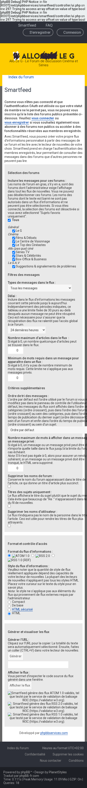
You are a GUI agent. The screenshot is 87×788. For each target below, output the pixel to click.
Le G (19, 230)
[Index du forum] (43, 56)
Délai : (12, 296)
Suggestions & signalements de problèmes (46, 266)
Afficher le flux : (19, 672)
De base (17, 605)
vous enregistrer (16, 122)
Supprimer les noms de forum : (31, 476)
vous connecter (42, 118)
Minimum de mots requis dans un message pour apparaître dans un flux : (43, 360)
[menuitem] (25, 25)
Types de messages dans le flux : (32, 282)
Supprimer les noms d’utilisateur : (32, 511)
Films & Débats (26, 238)
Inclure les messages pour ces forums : (37, 180)
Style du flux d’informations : (28, 566)
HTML (15, 613)
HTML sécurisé (22, 609)
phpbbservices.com (54, 733)
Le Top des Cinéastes (31, 245)
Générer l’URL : (18, 639)
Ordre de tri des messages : (28, 396)
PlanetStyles (58, 772)
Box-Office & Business (31, 259)
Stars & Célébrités (28, 255)
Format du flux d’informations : (30, 551)
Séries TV (22, 252)
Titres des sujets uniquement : (30, 492)
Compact (18, 602)
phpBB (25, 772)
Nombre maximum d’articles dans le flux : (38, 338)
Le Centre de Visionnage (33, 241)
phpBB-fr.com (29, 776)
